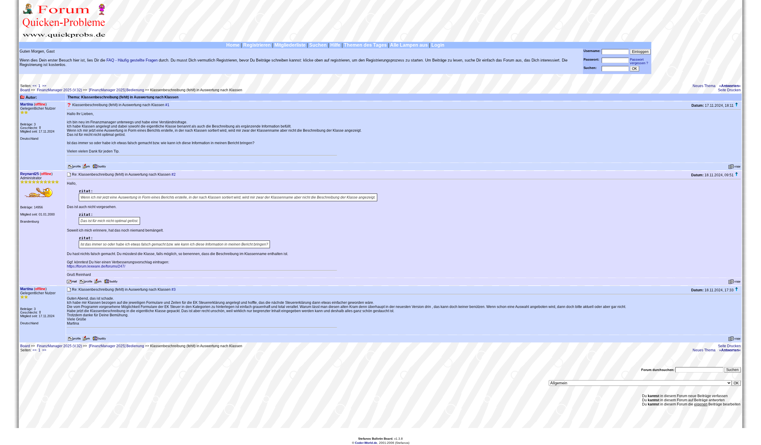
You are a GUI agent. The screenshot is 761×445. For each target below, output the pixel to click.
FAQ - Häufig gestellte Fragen (132, 60)
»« (730, 86)
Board (25, 90)
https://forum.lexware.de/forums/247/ (96, 266)
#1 (167, 105)
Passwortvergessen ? (639, 61)
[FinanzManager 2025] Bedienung (116, 90)
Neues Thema (704, 86)
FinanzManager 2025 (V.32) (59, 90)
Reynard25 (29, 174)
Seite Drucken (729, 90)
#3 (174, 289)
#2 (174, 174)
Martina (26, 104)
